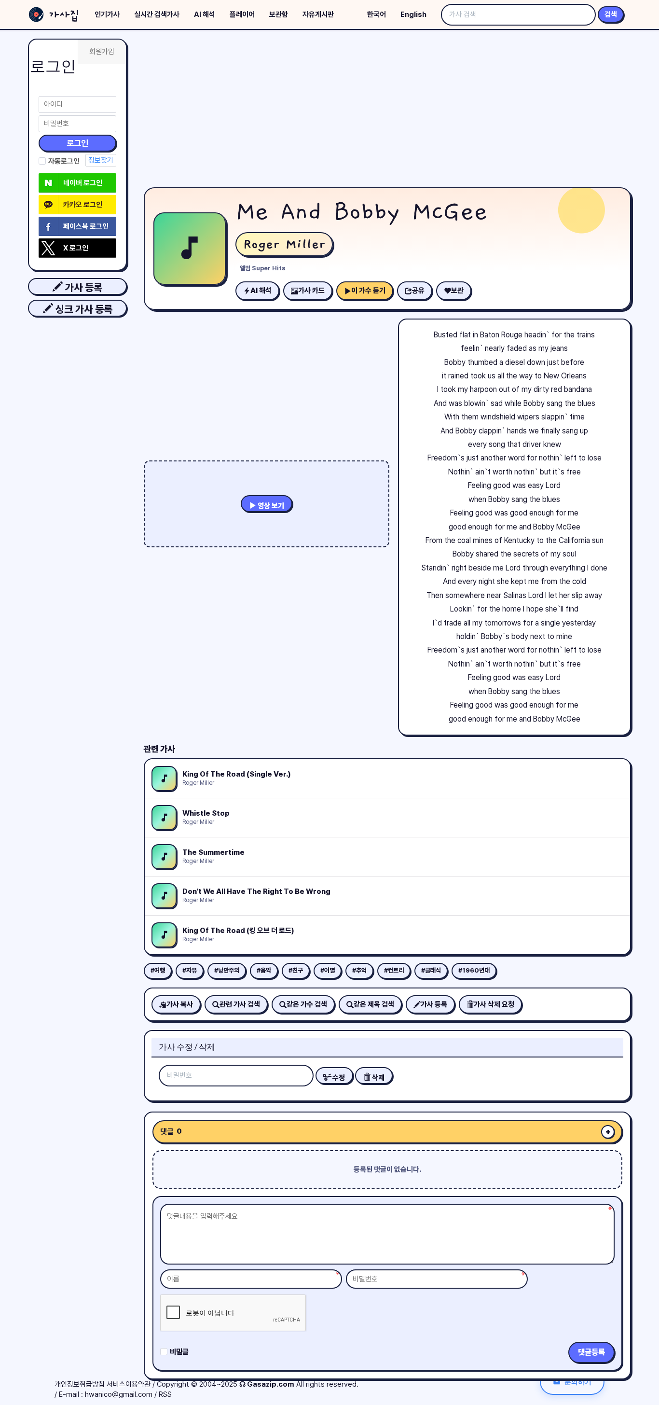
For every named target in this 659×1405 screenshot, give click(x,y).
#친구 (295, 970)
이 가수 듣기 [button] (368, 290)
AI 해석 (204, 14)
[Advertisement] (387, 111)
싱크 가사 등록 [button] (82, 309)
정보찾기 (100, 160)
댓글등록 (591, 1352)
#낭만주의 (226, 970)
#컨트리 (394, 970)
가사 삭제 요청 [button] (494, 1004)
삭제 (377, 1077)
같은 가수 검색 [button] (307, 1004)
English (413, 14)
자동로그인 (64, 161)
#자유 (189, 970)
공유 (418, 290)
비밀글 (179, 1352)
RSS (165, 1394)
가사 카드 (311, 290)
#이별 (327, 970)
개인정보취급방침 (80, 1384)
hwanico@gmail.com (118, 1394)
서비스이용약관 (129, 1384)
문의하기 (577, 1381)
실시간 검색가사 (156, 14)
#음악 (264, 970)
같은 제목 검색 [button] (374, 1004)
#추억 (359, 970)
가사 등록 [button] (82, 287)
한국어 (376, 14)
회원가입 (101, 51)
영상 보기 (270, 505)
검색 (610, 14)
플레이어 (242, 14)
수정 (338, 1077)
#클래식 (431, 970)
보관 (457, 290)
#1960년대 (474, 970)
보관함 (278, 14)
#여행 (158, 970)
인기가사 (107, 14)
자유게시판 (318, 14)
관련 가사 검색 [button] (240, 1004)
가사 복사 (179, 1004)
